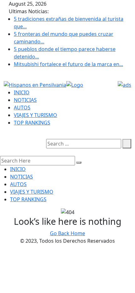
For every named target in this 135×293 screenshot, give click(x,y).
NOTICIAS (25, 100)
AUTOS (22, 107)
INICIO (22, 92)
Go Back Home (67, 233)
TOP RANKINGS (32, 122)
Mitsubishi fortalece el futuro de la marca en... (68, 64)
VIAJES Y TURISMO (35, 115)
